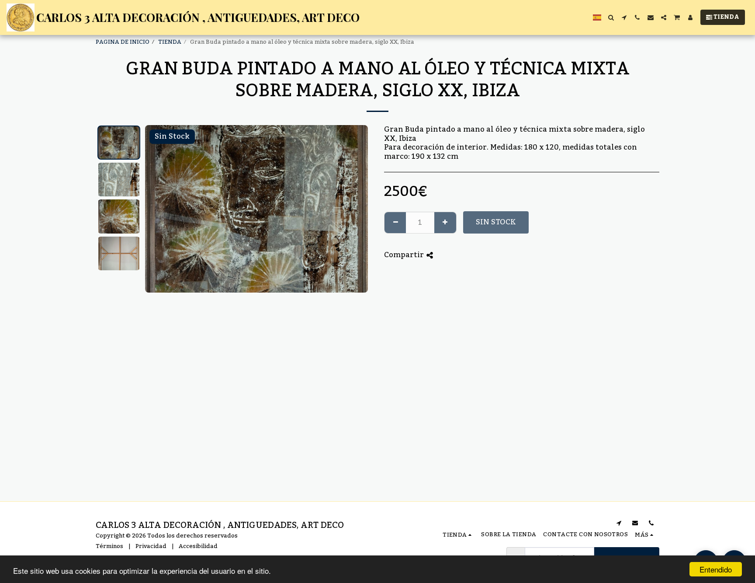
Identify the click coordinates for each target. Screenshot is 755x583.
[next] (354, 208)
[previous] (159, 208)
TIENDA (169, 42)
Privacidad (150, 546)
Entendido (716, 569)
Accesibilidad (198, 546)
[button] (611, 17)
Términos (109, 546)
